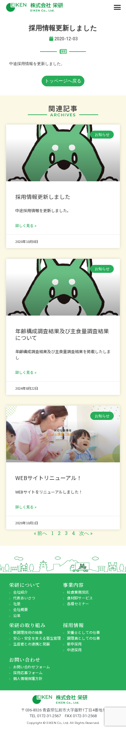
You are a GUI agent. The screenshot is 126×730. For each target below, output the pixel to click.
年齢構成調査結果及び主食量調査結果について (62, 334)
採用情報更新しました (42, 197)
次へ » (85, 533)
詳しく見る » (25, 225)
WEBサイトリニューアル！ (48, 478)
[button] (117, 7)
